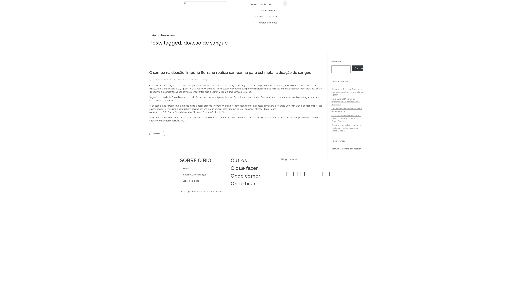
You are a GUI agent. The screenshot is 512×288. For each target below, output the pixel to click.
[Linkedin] (306, 174)
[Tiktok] (320, 174)
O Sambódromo (269, 4)
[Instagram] (299, 174)
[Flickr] (328, 174)
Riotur (180, 80)
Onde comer (245, 176)
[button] (285, 3)
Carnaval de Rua (269, 10)
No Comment (192, 80)
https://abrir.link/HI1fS (175, 120)
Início (154, 35)
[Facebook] (284, 174)
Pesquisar (336, 62)
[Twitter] (292, 174)
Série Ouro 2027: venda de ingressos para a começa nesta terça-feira (345, 102)
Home (253, 4)
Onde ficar (243, 184)
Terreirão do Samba (267, 22)
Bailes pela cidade (192, 181)
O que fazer (244, 168)
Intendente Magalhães (266, 16)
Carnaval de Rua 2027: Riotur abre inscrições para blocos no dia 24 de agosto (347, 92)
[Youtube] (313, 174)
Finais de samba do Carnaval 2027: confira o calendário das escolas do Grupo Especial (347, 118)
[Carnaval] (303, 163)
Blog (205, 80)
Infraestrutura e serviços (194, 174)
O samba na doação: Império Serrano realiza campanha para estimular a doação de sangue (230, 72)
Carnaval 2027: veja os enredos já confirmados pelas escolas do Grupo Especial (346, 128)
